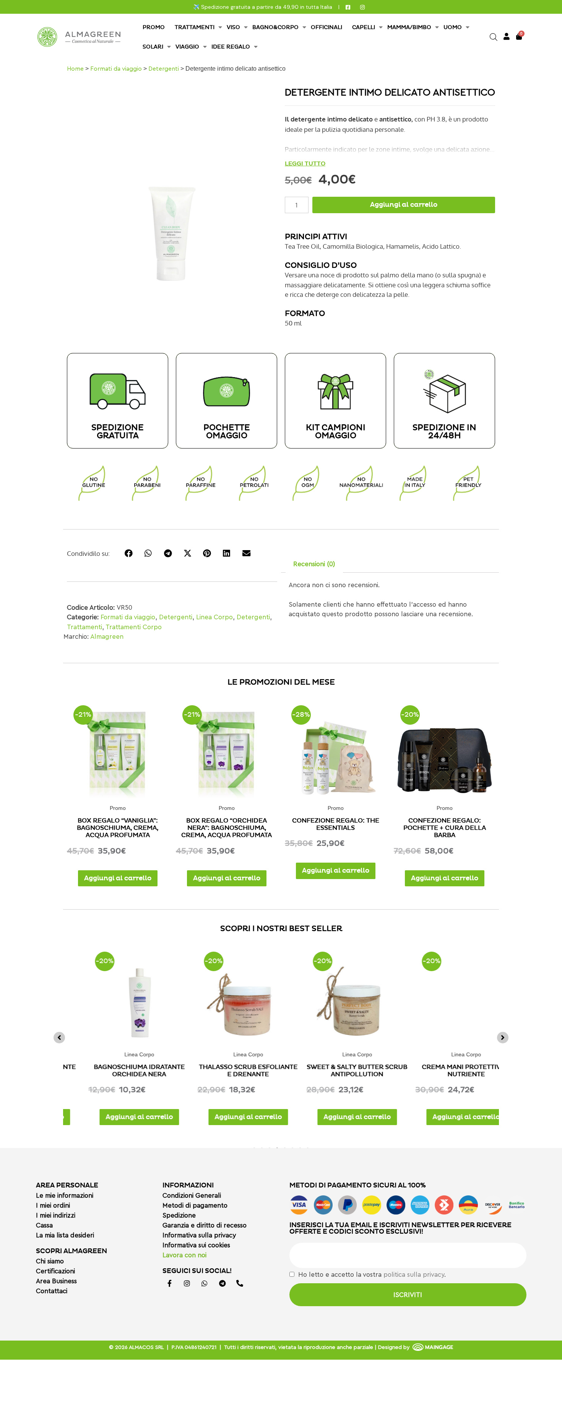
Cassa (44, 1225)
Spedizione (179, 1215)
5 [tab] (285, 1147)
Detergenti (163, 69)
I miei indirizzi (55, 1215)
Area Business (56, 1281)
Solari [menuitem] (153, 47)
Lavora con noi (184, 1255)
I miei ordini (53, 1205)
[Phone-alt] (240, 1283)
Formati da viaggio (116, 69)
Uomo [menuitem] (452, 27)
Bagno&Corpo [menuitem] (275, 27)
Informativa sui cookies (196, 1245)
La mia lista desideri (65, 1235)
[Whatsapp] (204, 1283)
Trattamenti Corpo (134, 627)
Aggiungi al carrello (403, 205)
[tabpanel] (117, 1035)
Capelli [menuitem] (363, 27)
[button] (59, 1037)
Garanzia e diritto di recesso (204, 1225)
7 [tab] (300, 1147)
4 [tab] (277, 1147)
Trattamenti (84, 627)
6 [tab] (292, 1147)
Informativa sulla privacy (199, 1235)
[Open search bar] (493, 37)
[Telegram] (222, 1283)
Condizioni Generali (191, 1195)
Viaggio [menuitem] (187, 47)
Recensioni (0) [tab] (314, 564)
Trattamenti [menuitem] (194, 27)
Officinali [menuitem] (326, 27)
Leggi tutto (305, 163)
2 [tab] (262, 1147)
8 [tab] (308, 1147)
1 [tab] (254, 1147)
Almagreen (106, 636)
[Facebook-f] (169, 1283)
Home (75, 69)
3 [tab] (269, 1147)
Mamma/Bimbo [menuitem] (409, 27)
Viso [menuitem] (233, 27)
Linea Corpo (214, 617)
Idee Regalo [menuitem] (230, 47)
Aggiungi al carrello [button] (117, 878)
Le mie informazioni (64, 1195)
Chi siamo (50, 1261)
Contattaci (51, 1291)
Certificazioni (55, 1271)
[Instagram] (187, 1283)
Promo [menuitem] (154, 27)
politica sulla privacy (413, 1274)
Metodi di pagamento (194, 1205)
